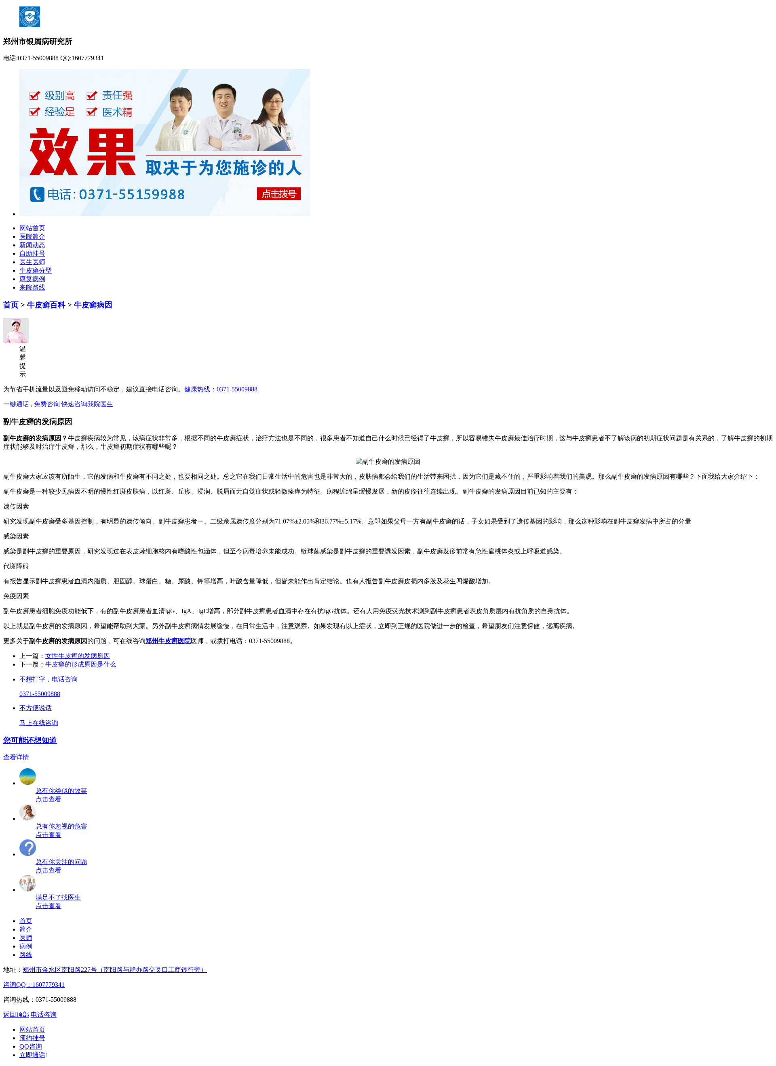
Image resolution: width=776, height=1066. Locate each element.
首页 (11, 305)
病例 (25, 946)
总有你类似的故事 (61, 790)
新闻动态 (32, 245)
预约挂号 (32, 1037)
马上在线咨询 (38, 722)
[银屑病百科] (27, 818)
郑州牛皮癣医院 (168, 640)
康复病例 (32, 278)
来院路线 (32, 287)
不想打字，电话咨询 (48, 679)
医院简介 (32, 236)
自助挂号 (32, 253)
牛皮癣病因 (93, 305)
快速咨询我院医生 (87, 404)
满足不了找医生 (58, 897)
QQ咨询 (30, 1046)
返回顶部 (16, 1014)
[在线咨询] (27, 889)
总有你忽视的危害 (61, 826)
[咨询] (388, 461)
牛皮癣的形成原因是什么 (80, 664)
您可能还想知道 (30, 740)
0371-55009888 (39, 693)
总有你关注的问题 (61, 861)
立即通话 (32, 1054)
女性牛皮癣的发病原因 (77, 655)
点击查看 (48, 799)
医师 (25, 937)
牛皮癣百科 (46, 305)
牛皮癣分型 (35, 270)
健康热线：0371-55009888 (220, 389)
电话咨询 (44, 1014)
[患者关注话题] (27, 854)
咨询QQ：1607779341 (34, 984)
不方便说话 (35, 707)
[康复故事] (27, 783)
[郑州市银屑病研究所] (164, 213)
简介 (25, 929)
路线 (25, 954)
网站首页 (32, 228)
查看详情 (16, 757)
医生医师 (32, 262)
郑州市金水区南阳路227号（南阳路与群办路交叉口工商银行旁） (115, 969)
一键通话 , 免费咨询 (31, 404)
